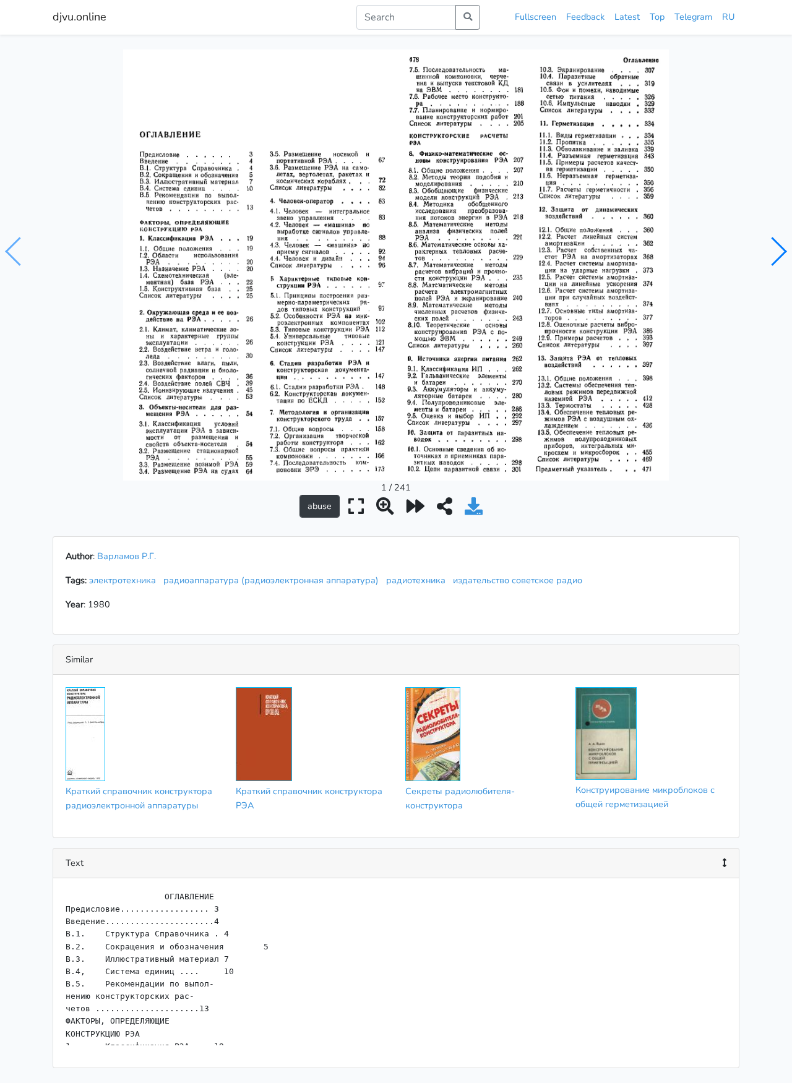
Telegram (693, 17)
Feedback (585, 17)
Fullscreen (535, 17)
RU (728, 17)
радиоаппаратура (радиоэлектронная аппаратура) (273, 580)
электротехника (125, 580)
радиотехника (418, 580)
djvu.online (79, 16)
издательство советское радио (520, 580)
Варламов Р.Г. (126, 556)
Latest (627, 17)
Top (657, 17)
